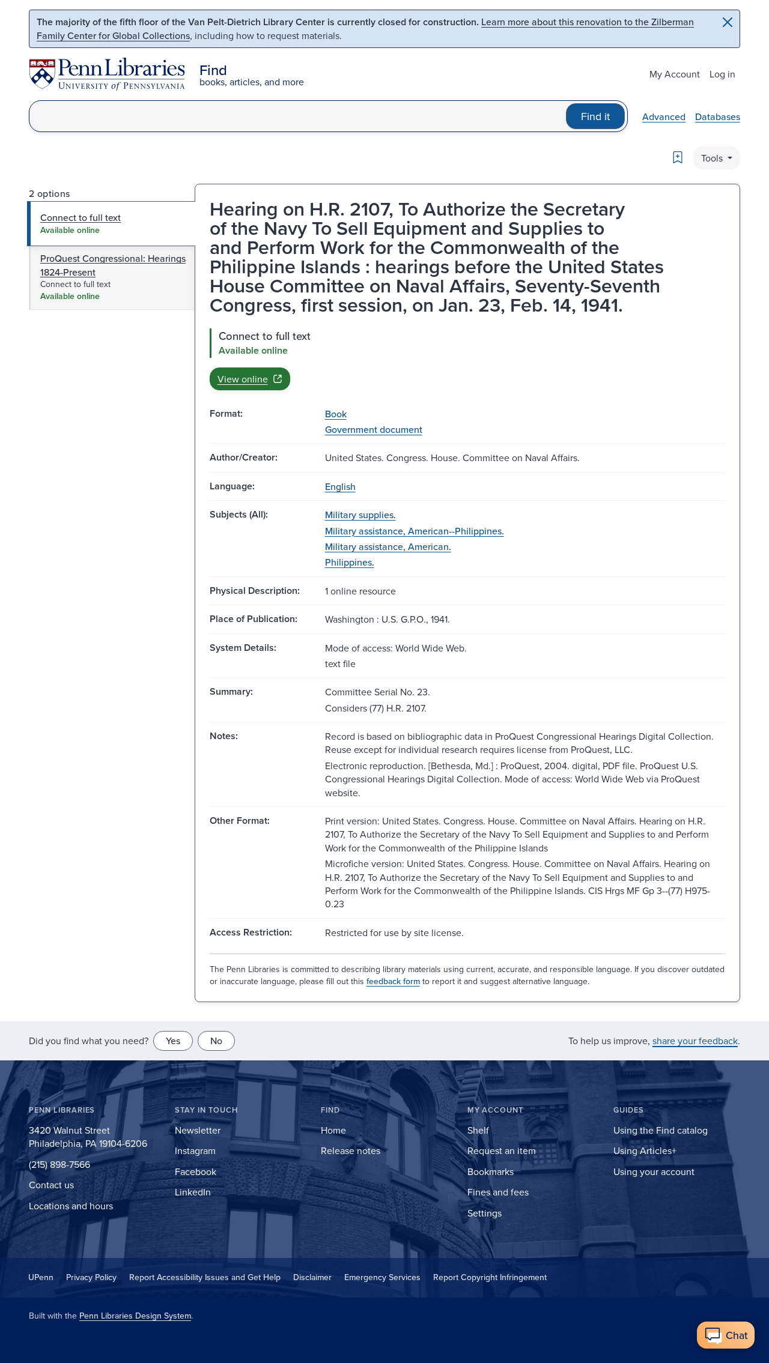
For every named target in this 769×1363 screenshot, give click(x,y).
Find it (595, 116)
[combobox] (297, 116)
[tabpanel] (467, 359)
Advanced (663, 116)
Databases (717, 116)
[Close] (728, 22)
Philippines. (349, 562)
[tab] (111, 223)
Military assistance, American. (388, 546)
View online (242, 378)
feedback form (393, 981)
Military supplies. (360, 514)
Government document (373, 429)
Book (336, 413)
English (340, 486)
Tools (713, 158)
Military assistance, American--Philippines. (414, 530)
